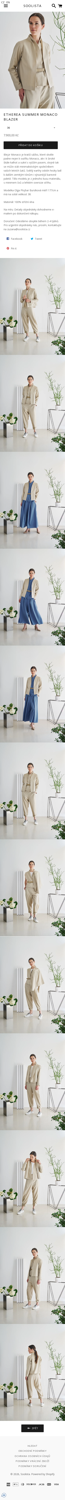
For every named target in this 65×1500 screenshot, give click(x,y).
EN (8, 2)
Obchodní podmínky (32, 1450)
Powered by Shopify (43, 1474)
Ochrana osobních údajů (32, 1456)
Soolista (32, 6)
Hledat (32, 1445)
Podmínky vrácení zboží (32, 1461)
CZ (3, 2)
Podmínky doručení (32, 1466)
